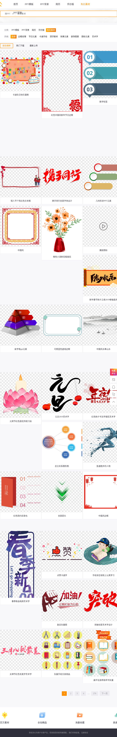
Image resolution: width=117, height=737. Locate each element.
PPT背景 (44, 4)
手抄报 (70, 4)
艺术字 (95, 37)
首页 (15, 4)
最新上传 (34, 46)
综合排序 (7, 46)
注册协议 (84, 733)
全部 (14, 37)
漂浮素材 (54, 37)
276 (94, 693)
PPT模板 (29, 4)
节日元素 (33, 37)
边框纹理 (22, 37)
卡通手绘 (43, 37)
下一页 (105, 693)
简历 (58, 4)
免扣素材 (85, 4)
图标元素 (85, 37)
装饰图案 (75, 37)
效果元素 (64, 37)
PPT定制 (17, 13)
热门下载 (20, 46)
